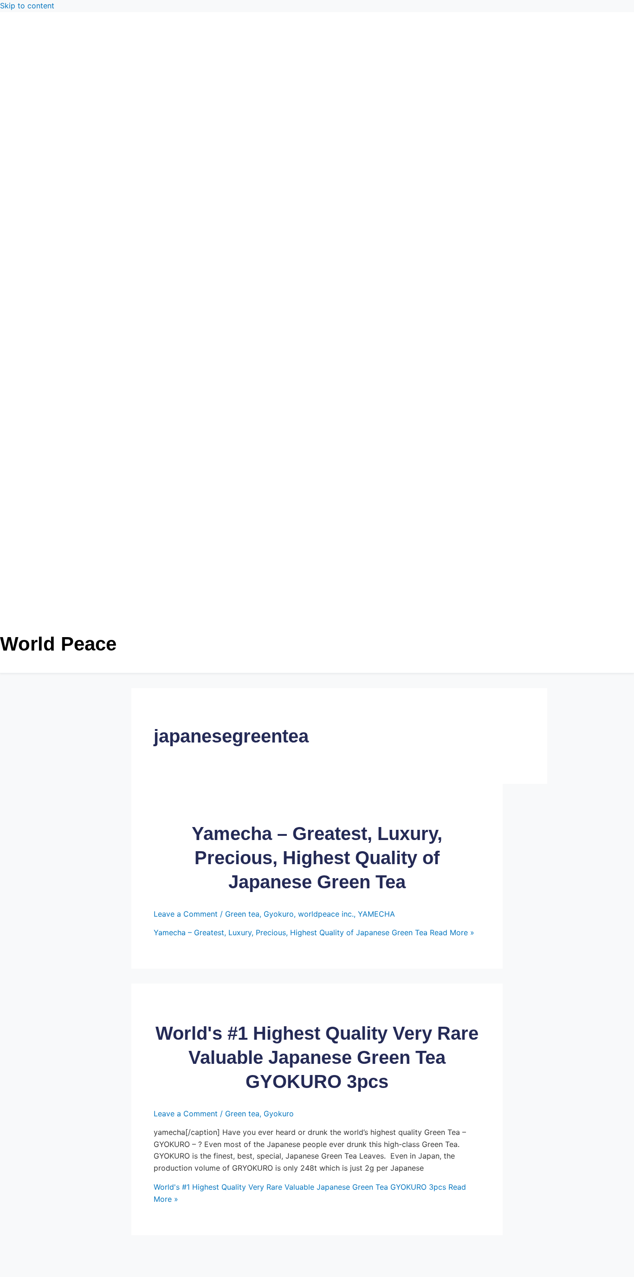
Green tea (242, 914)
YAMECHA (376, 914)
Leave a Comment (186, 914)
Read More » (314, 932)
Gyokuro (279, 914)
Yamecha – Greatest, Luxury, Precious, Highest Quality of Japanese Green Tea (317, 857)
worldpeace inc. (326, 914)
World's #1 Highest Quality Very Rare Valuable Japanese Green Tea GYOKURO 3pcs (317, 1057)
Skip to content (27, 5)
